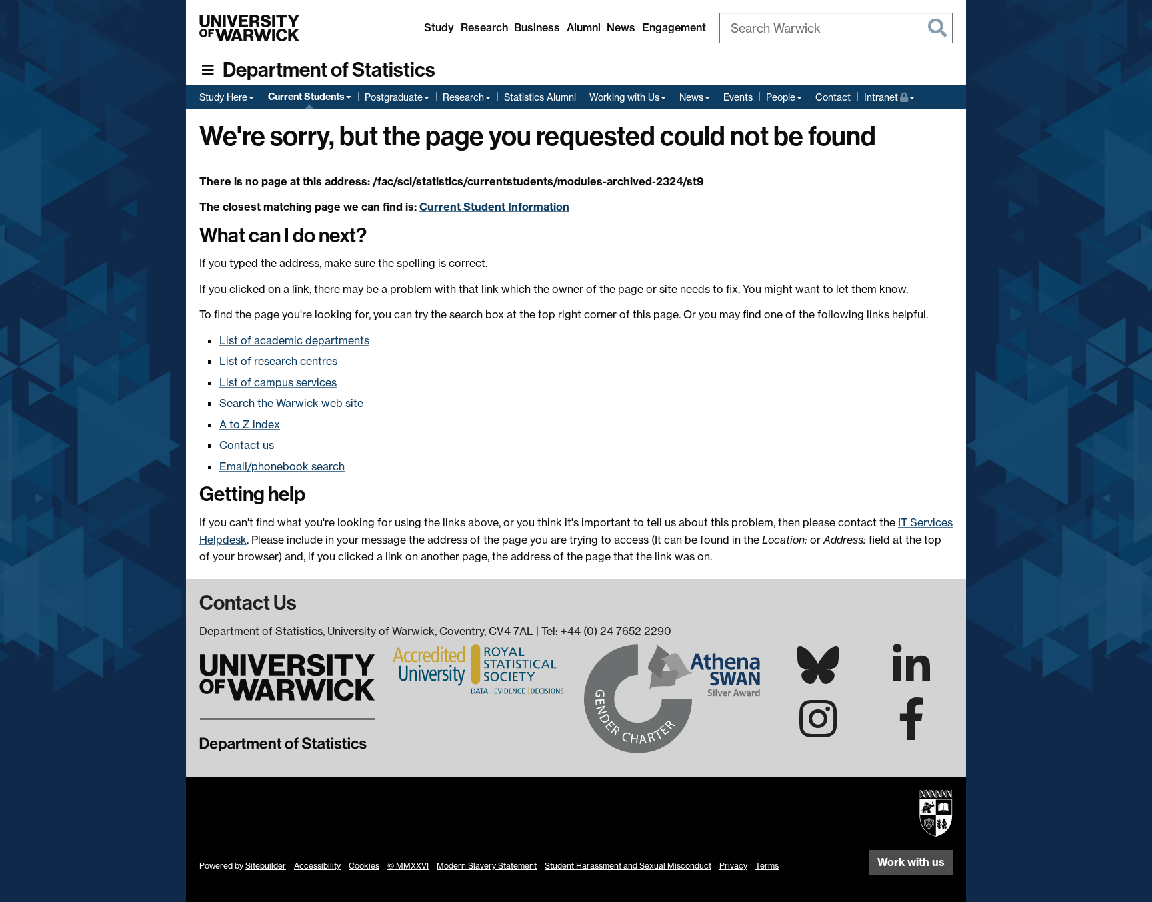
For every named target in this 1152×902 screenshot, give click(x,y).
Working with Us (624, 97)
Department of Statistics (329, 70)
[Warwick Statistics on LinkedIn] (911, 677)
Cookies (364, 866)
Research (484, 27)
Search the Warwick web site (291, 403)
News (621, 27)
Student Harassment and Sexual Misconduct (628, 866)
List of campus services (278, 382)
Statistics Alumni (540, 97)
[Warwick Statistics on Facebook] (911, 730)
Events (738, 97)
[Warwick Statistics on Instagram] (818, 730)
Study (439, 27)
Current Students (306, 97)
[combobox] (836, 28)
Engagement (674, 27)
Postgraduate (394, 97)
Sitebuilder (265, 866)
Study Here (223, 97)
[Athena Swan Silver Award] (672, 697)
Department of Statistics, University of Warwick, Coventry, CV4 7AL (366, 631)
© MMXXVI (408, 866)
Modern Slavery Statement (487, 866)
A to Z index (249, 424)
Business (537, 27)
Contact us (246, 445)
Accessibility (317, 866)
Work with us (911, 862)
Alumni (584, 27)
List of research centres (278, 361)
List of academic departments (294, 340)
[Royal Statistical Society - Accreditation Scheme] (480, 668)
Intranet (889, 97)
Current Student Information (494, 206)
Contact (833, 97)
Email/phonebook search (282, 466)
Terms (767, 866)
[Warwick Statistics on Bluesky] (818, 676)
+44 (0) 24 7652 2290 (616, 631)
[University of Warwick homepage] (249, 28)
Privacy (733, 866)
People (780, 97)
